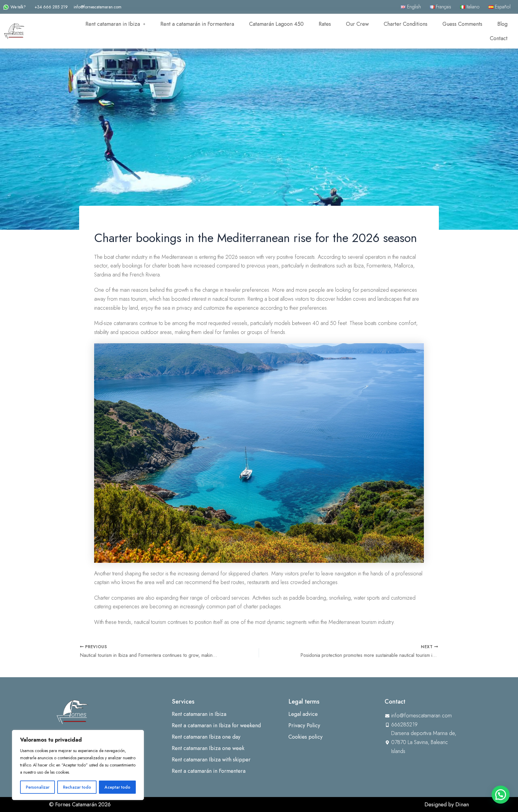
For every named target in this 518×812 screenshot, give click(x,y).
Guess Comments (462, 24)
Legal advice (303, 714)
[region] (78, 765)
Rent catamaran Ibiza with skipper (211, 759)
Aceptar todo (117, 787)
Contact (499, 38)
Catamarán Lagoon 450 (276, 24)
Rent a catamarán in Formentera (197, 24)
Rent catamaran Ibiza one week (208, 748)
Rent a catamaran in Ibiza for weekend (216, 725)
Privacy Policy (304, 725)
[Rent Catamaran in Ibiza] (72, 711)
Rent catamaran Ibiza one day (206, 737)
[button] (115, 24)
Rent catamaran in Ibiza (112, 24)
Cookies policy (305, 737)
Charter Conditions (405, 24)
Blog (502, 24)
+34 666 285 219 (51, 7)
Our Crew (357, 24)
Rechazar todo (77, 787)
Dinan (462, 804)
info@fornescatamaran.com (97, 7)
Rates (325, 24)
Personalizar (37, 787)
